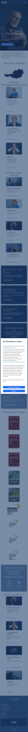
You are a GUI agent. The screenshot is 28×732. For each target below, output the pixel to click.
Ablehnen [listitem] (14, 391)
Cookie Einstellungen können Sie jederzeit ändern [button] (14, 362)
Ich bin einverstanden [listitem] (14, 387)
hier (5, 381)
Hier (20, 349)
